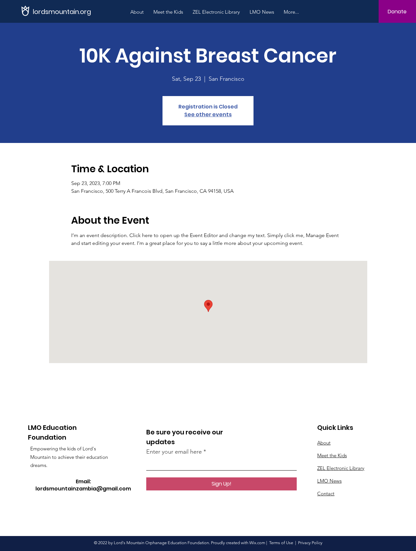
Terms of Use (281, 542)
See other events (208, 114)
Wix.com (257, 542)
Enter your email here (174, 452)
